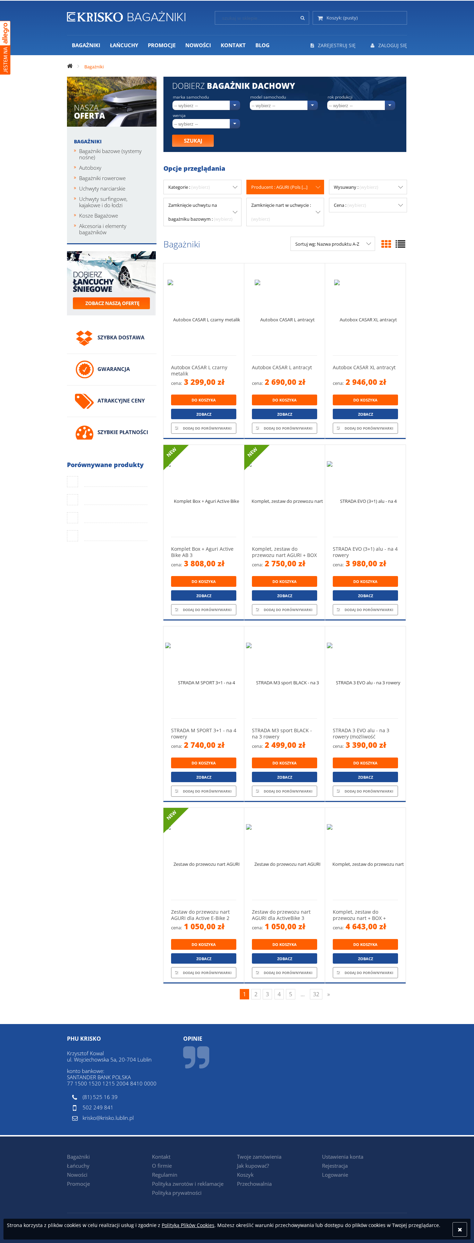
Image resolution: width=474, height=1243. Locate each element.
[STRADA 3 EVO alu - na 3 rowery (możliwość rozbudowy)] (365, 672)
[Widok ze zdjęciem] (386, 244)
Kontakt (161, 1156)
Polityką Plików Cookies (188, 1225)
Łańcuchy (78, 1165)
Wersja (179, 115)
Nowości (77, 1174)
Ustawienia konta (342, 1156)
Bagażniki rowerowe (102, 178)
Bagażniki (88, 141)
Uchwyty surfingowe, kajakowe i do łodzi (103, 202)
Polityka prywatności (177, 1192)
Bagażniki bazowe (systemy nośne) (110, 154)
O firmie (162, 1165)
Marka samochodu (191, 97)
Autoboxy (90, 167)
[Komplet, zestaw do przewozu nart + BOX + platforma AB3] (365, 854)
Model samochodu (268, 97)
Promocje (78, 1183)
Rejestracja (335, 1165)
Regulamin (164, 1174)
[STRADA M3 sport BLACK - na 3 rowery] (284, 672)
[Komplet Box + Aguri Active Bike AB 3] (203, 491)
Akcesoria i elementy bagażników (102, 229)
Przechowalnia (254, 1183)
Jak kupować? (253, 1165)
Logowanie (335, 1174)
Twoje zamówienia (259, 1156)
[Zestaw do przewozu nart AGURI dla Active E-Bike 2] (203, 854)
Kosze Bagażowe (98, 215)
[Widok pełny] (400, 244)
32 (316, 994)
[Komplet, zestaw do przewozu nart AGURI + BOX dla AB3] (284, 491)
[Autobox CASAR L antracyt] (284, 309)
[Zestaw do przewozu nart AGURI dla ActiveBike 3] (284, 854)
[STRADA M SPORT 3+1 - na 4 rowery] (203, 672)
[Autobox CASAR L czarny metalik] (203, 309)
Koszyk (245, 1174)
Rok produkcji (340, 97)
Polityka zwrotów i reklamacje (187, 1183)
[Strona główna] (126, 15)
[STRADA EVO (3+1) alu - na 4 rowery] (365, 491)
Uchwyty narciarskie (102, 188)
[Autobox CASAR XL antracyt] (365, 309)
